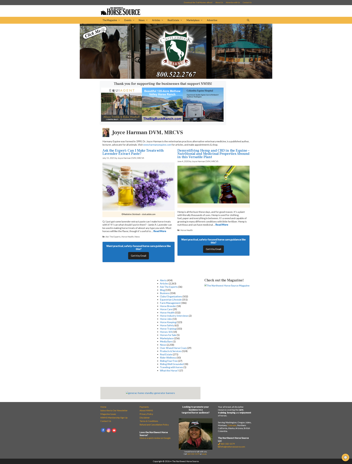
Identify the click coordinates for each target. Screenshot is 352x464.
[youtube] (114, 430)
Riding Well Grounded (172, 364)
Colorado (231, 425)
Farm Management (170, 302)
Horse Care (166, 309)
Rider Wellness (168, 357)
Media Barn (166, 341)
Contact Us (247, 2)
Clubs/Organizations (171, 296)
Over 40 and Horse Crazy (173, 347)
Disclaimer (145, 417)
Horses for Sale (168, 334)
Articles (156, 20)
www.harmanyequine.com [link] (157, 144)
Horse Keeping (168, 322)
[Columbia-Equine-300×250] (203, 120)
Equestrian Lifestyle (171, 299)
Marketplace (193, 20)
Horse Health (127, 236)
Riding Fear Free (169, 360)
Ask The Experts (113, 236)
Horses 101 (166, 331)
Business (165, 293)
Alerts (163, 280)
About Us (219, 2)
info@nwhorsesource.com (233, 446)
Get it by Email (138, 255)
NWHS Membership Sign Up (114, 417)
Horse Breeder (168, 306)
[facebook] (103, 430)
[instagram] (108, 430)
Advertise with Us (233, 2)
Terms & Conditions (149, 421)
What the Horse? (169, 370)
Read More (159, 231)
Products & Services (171, 351)
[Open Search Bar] (248, 20)
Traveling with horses (171, 367)
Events (127, 20)
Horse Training (168, 328)
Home (103, 406)
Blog (162, 289)
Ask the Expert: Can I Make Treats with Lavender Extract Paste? (133, 152)
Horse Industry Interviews (174, 315)
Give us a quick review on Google (155, 438)
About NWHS (146, 410)
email (204, 454)
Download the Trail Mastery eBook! (198, 2)
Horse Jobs (166, 318)
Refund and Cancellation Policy (154, 424)
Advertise (212, 20)
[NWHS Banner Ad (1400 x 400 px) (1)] (176, 77)
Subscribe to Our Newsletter (114, 410)
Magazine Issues (108, 414)
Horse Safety (167, 325)
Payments (144, 406)
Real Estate (173, 20)
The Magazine (109, 20)
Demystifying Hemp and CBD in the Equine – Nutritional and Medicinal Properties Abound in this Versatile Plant (213, 153)
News (142, 20)
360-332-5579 (193, 454)
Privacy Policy (146, 414)
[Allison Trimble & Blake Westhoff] (121, 120)
